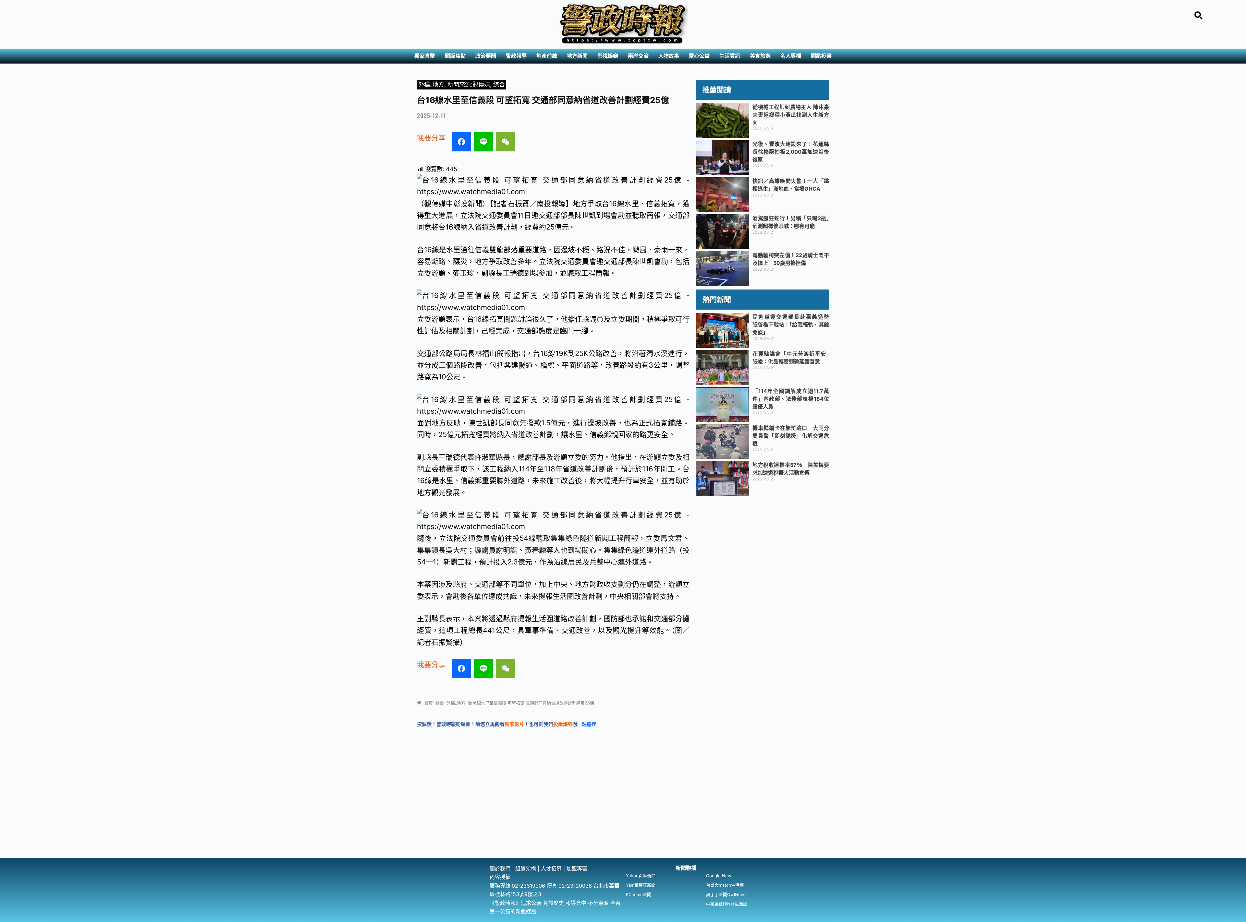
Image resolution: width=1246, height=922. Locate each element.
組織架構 (525, 868)
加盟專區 (577, 868)
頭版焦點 (455, 56)
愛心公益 (699, 56)
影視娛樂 (607, 56)
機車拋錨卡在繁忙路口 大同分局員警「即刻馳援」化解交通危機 (790, 436)
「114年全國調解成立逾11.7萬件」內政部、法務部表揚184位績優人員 (790, 399)
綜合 (499, 84)
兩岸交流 (638, 56)
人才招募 (552, 868)
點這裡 (588, 724)
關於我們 (501, 868)
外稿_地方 (431, 84)
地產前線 (546, 56)
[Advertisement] (623, 809)
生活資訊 (729, 56)
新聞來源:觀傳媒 (468, 84)
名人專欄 (790, 56)
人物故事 (668, 56)
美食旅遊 (760, 56)
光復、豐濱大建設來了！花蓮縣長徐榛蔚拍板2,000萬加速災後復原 (790, 152)
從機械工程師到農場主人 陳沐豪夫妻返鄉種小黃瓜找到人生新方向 (790, 115)
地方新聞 (577, 56)
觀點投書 (821, 56)
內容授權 (500, 877)
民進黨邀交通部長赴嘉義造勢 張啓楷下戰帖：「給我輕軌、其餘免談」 (793, 324)
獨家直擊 (424, 56)
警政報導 (516, 56)
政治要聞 (485, 56)
